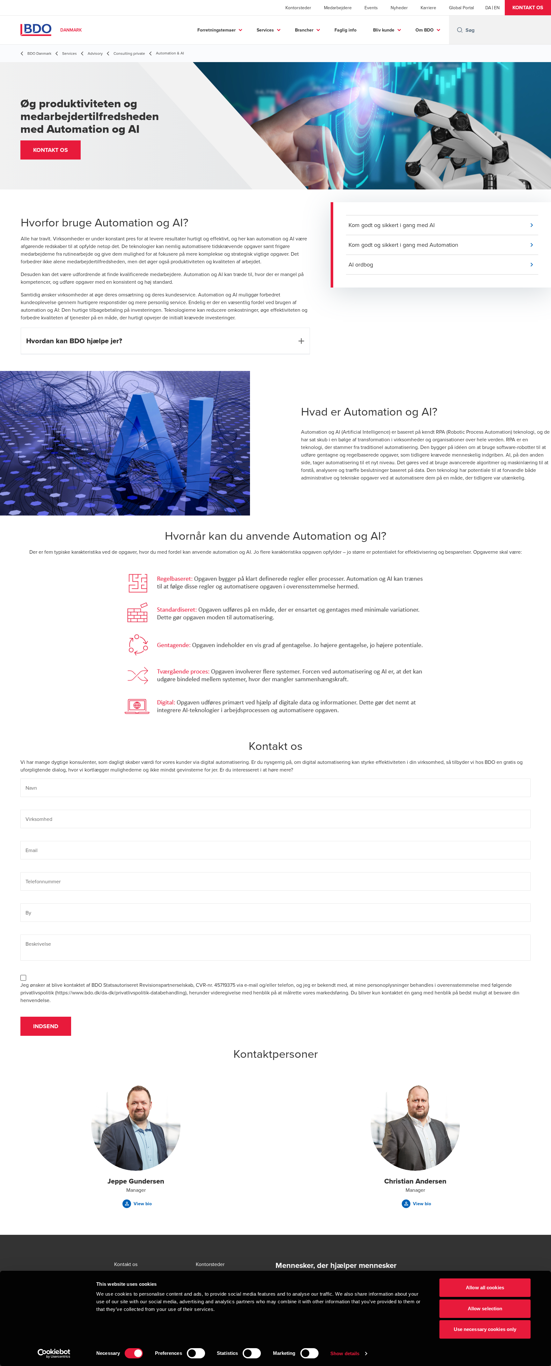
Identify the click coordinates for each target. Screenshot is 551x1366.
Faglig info (345, 30)
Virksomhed (39, 819)
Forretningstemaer (216, 30)
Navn (31, 788)
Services (265, 30)
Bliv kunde (383, 30)
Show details (344, 1353)
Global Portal (461, 7)
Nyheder (399, 7)
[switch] (196, 1353)
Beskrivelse (38, 944)
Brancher (304, 30)
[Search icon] (460, 30)
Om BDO (424, 30)
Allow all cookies (485, 1287)
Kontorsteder (298, 7)
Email (32, 850)
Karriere (428, 7)
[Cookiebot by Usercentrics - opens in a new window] (54, 1353)
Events (371, 7)
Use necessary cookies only (485, 1329)
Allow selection (485, 1308)
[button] (528, 7)
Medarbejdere (338, 7)
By (28, 912)
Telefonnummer (43, 881)
